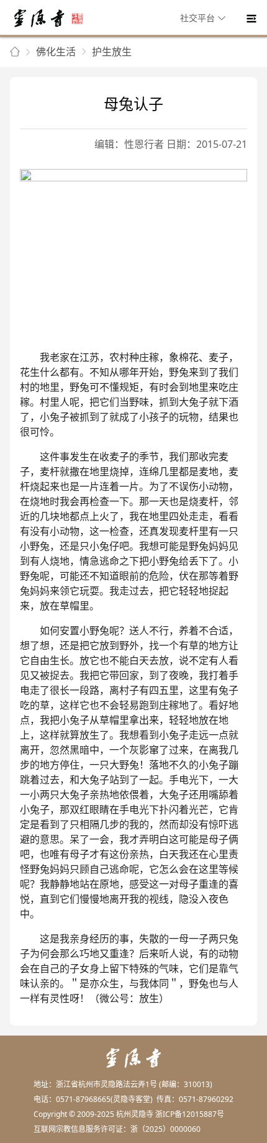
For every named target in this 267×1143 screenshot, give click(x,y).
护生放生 (112, 51)
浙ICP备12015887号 (189, 1114)
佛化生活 (56, 51)
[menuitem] (205, 19)
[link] (15, 52)
